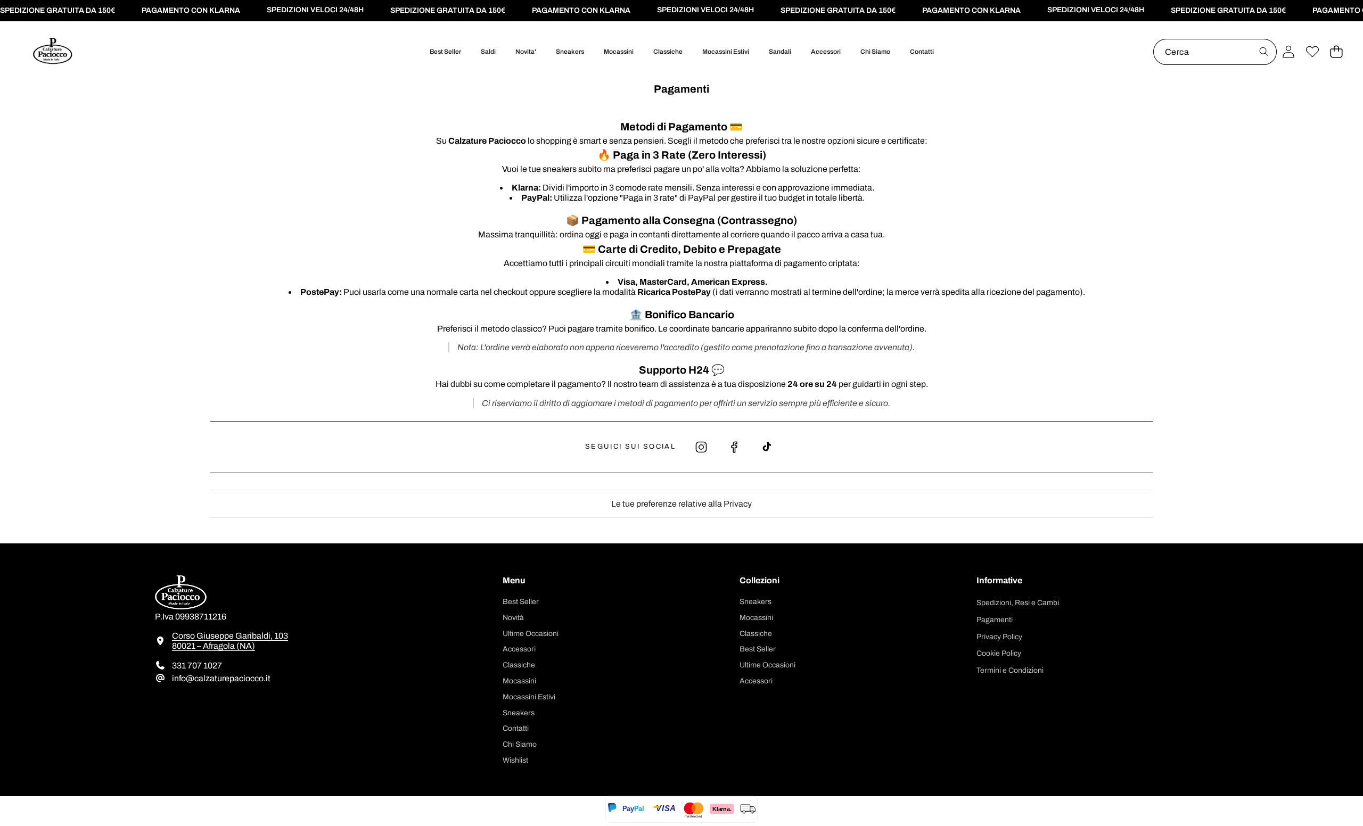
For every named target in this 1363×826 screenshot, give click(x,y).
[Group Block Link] (315, 637)
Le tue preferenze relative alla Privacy (681, 503)
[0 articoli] (1336, 52)
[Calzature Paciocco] (52, 52)
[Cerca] (1264, 52)
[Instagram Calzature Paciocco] (701, 447)
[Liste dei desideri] (1312, 52)
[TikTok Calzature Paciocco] (767, 447)
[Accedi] (1288, 52)
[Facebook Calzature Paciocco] (734, 447)
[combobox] (1215, 52)
